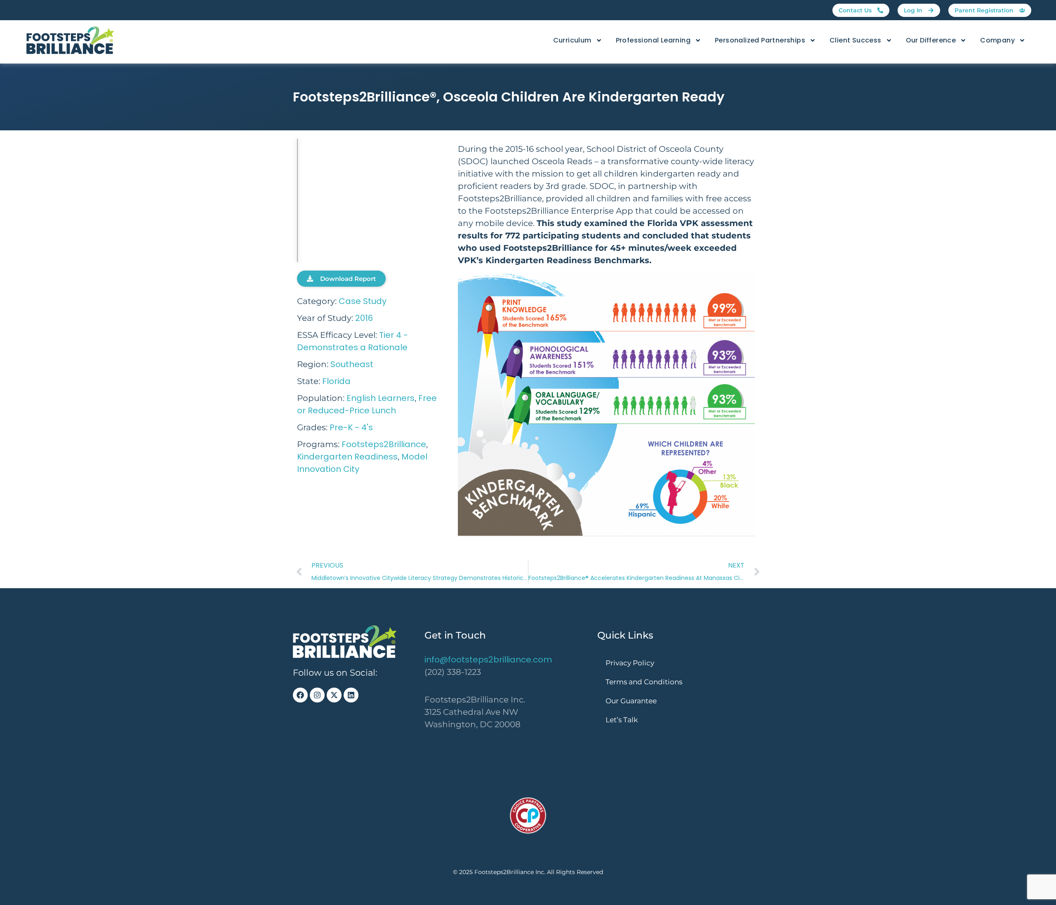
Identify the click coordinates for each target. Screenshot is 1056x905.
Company (997, 40)
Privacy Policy (630, 663)
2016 (364, 318)
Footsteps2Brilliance (384, 444)
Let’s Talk (622, 720)
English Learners (380, 398)
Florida (336, 381)
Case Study (363, 301)
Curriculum (572, 40)
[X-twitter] (334, 695)
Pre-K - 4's (351, 427)
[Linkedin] (351, 695)
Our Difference (931, 40)
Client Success (856, 40)
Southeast (351, 364)
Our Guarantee (631, 701)
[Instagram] (317, 695)
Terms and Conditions (644, 682)
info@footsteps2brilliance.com (488, 659)
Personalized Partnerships (760, 40)
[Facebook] (300, 695)
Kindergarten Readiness (347, 456)
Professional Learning (653, 40)
